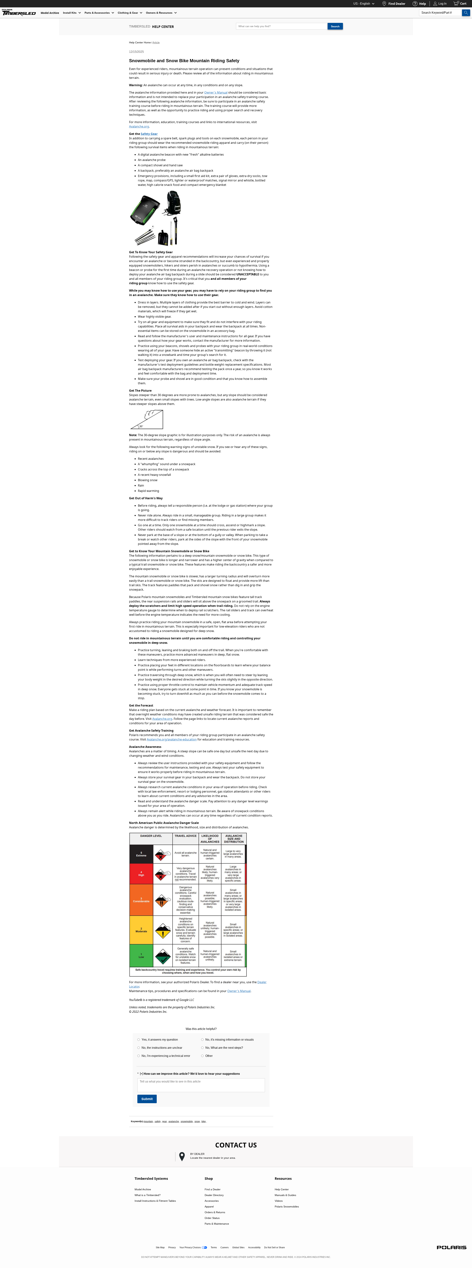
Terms (214, 1247)
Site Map (160, 1247)
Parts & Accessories (97, 12)
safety (158, 1121)
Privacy (172, 1247)
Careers (225, 1247)
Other (209, 1055)
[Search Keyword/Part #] (466, 12)
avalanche (174, 1121)
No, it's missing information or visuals (229, 1039)
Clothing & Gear (128, 12)
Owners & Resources (159, 12)
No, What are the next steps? (224, 1047)
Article (156, 42)
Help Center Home (140, 42)
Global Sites (238, 1247)
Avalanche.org (139, 126)
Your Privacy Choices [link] (190, 1247)
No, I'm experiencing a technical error (166, 1055)
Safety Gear (149, 134)
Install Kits (70, 12)
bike (204, 1121)
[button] (238, 1156)
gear (164, 1121)
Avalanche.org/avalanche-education (172, 739)
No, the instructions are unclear (162, 1047)
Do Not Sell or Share (274, 1247)
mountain (148, 1121)
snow (197, 1121)
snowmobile (187, 1121)
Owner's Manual (216, 92)
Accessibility (254, 1247)
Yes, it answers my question (160, 1039)
